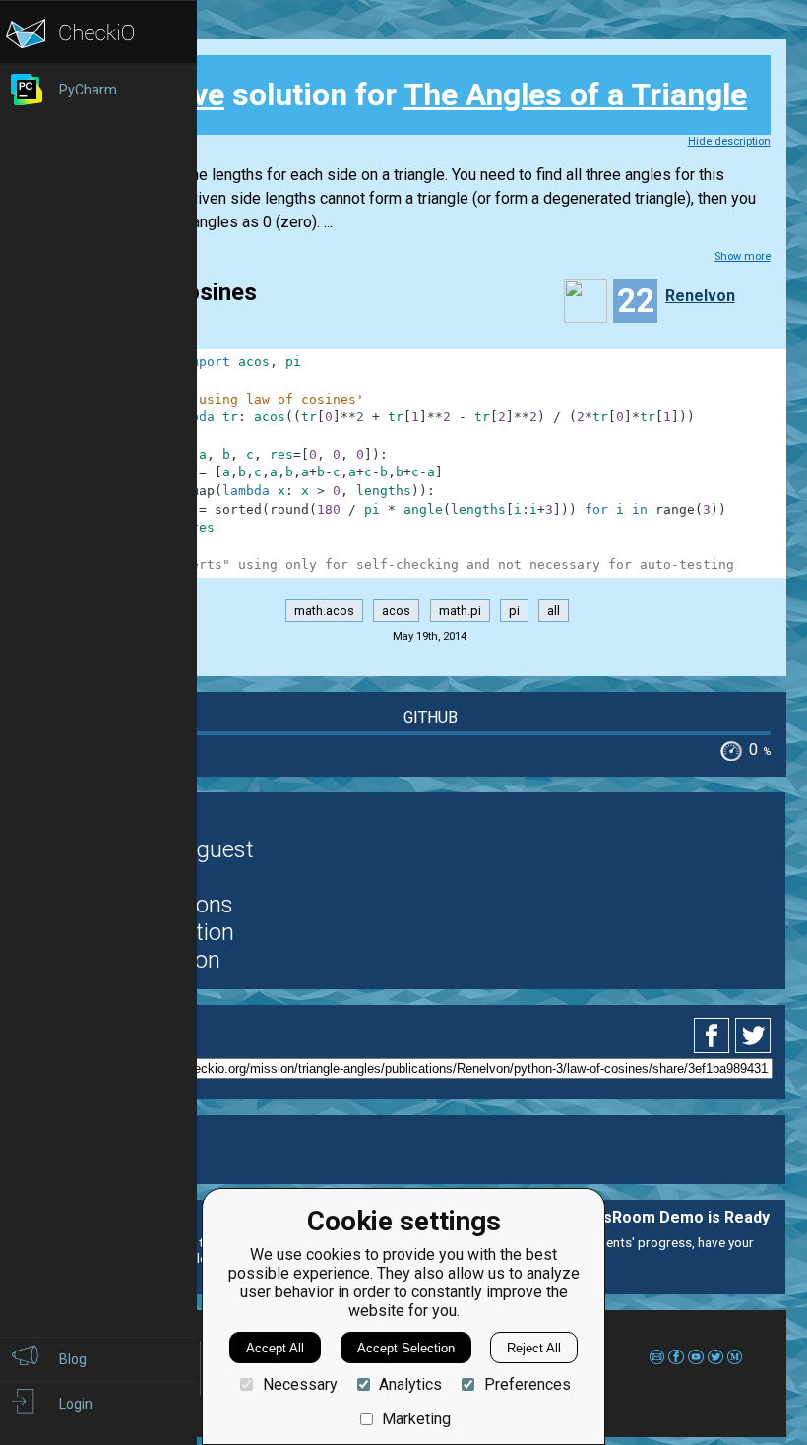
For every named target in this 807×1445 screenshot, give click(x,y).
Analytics (410, 1384)
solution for (426, 94)
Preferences (527, 1384)
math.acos (324, 610)
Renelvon (700, 295)
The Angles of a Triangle (575, 94)
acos (396, 610)
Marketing (416, 1419)
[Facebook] (714, 1035)
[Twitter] (754, 1035)
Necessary (300, 1384)
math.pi (460, 610)
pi (514, 610)
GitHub (431, 717)
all (553, 610)
